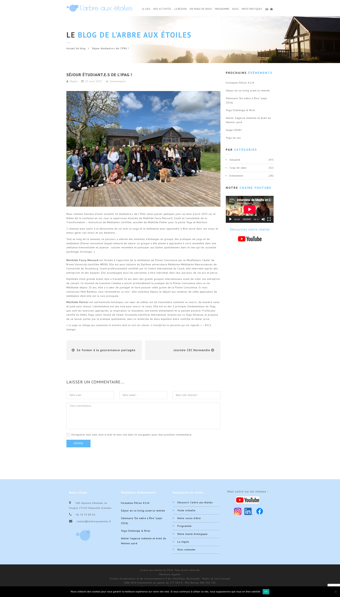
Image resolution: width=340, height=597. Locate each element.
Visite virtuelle (186, 510)
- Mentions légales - (170, 574)
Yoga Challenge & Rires (240, 110)
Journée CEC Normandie (192, 350)
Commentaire (117, 81)
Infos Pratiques (252, 8)
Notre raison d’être (189, 518)
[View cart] (271, 8)
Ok (266, 591)
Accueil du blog (76, 48)
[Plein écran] (269, 219)
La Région (180, 8)
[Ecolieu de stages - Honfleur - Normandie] (99, 8)
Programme (222, 8)
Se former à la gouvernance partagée (106, 350)
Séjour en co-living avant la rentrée (248, 90)
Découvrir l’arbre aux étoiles (195, 502)
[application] (250, 209)
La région (183, 541)
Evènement (236, 175)
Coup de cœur (238, 167)
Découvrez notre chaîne (250, 229)
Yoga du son (233, 137)
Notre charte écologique (192, 534)
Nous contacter (186, 549)
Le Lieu (146, 8)
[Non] (335, 591)
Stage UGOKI (234, 130)
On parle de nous (201, 8)
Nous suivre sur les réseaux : (247, 491)
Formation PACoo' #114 (240, 82)
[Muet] (263, 219)
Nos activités (162, 8)
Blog (236, 8)
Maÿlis (74, 81)
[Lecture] (230, 219)
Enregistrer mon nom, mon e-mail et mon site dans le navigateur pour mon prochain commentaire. (132, 434)
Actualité (235, 159)
